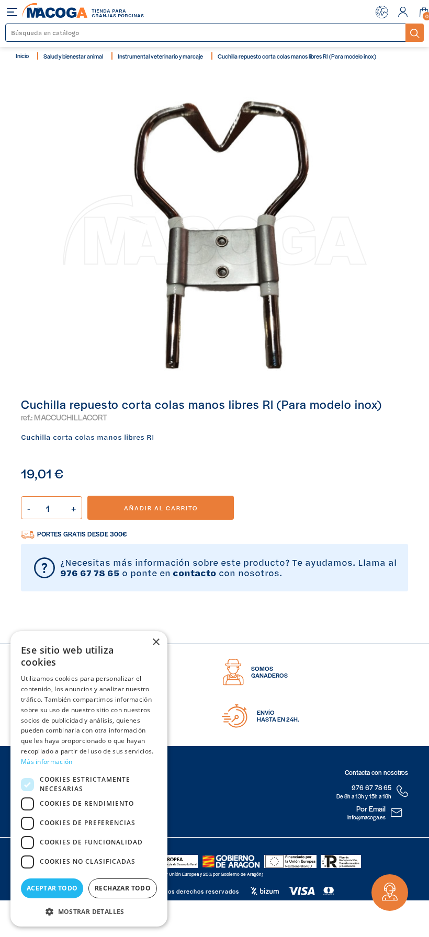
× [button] (156, 642)
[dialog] (88, 779)
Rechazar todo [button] (123, 888)
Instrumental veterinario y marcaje (160, 56)
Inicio (22, 55)
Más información (47, 761)
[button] (89, 910)
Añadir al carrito (161, 508)
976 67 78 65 (89, 572)
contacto (193, 572)
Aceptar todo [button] (52, 888)
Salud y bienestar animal (73, 56)
